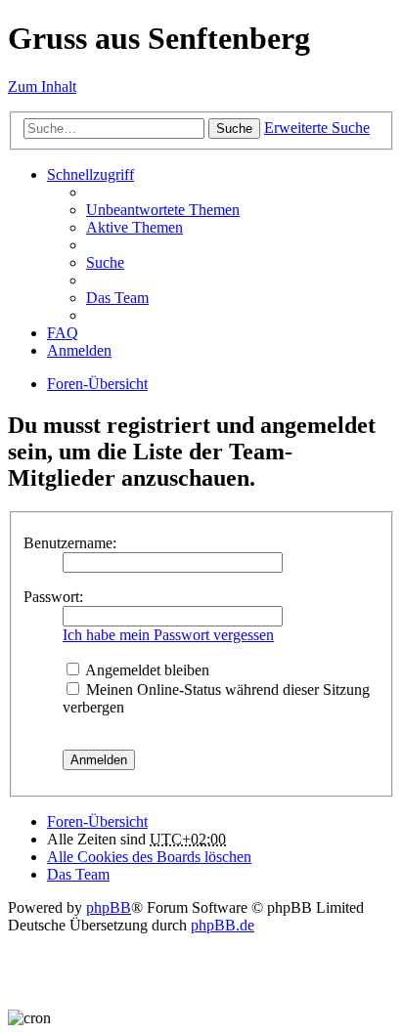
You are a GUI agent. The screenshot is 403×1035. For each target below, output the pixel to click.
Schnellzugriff (90, 174)
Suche (234, 128)
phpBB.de (222, 925)
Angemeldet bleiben (145, 670)
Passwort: (53, 596)
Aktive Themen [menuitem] (134, 227)
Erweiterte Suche (317, 127)
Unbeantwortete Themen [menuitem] (163, 209)
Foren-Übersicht (97, 383)
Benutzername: (69, 543)
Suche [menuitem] (105, 262)
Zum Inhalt (42, 86)
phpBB (108, 907)
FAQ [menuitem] (62, 332)
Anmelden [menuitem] (79, 350)
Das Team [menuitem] (117, 297)
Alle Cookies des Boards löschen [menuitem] (149, 856)
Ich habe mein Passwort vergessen (168, 634)
